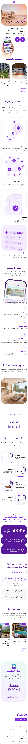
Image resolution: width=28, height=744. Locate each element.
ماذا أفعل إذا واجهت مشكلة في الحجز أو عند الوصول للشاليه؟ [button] (12, 597)
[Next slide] (22, 90)
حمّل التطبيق (5, 1)
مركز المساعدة (10, 731)
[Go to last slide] (25, 90)
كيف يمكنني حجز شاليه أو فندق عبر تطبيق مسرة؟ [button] (13, 591)
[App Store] (22, 39)
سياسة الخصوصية (23, 738)
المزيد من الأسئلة (20, 572)
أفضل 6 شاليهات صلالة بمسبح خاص (20, 642)
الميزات (25, 730)
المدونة (25, 731)
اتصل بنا (12, 730)
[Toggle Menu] (24, 2)
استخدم (14, 697)
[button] (14, 414)
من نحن (25, 735)
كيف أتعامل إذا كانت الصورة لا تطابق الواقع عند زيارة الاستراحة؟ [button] (13, 579)
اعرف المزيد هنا (10, 736)
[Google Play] (17, 39)
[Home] (14, 2)
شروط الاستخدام (23, 736)
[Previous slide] (15, 407)
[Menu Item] (26, 726)
